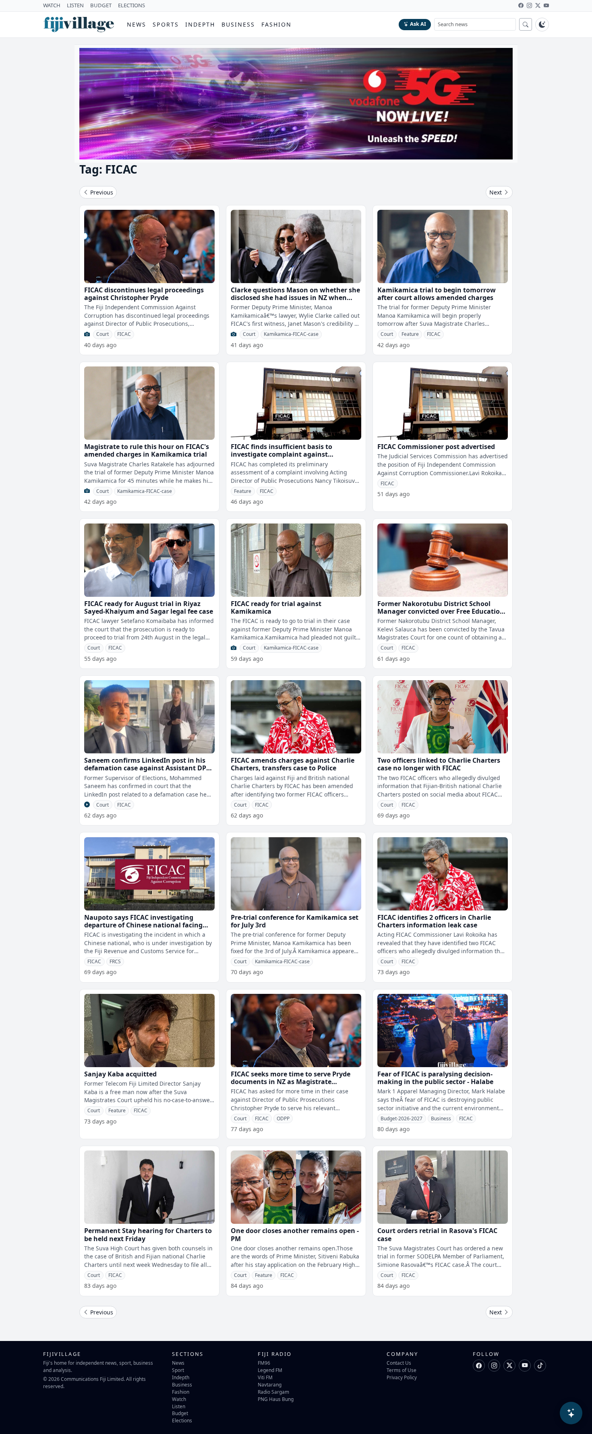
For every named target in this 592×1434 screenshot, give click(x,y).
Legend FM (270, 1370)
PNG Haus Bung (276, 1399)
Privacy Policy (402, 1377)
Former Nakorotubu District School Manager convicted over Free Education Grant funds (440, 611)
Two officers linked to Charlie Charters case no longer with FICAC (438, 764)
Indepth (200, 24)
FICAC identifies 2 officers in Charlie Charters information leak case (434, 921)
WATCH (51, 5)
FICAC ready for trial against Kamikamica (276, 607)
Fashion (276, 24)
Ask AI (418, 24)
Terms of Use (401, 1370)
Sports (166, 24)
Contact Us (399, 1363)
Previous (101, 192)
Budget (180, 1413)
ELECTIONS (131, 5)
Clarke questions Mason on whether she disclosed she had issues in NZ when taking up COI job (295, 298)
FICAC (124, 334)
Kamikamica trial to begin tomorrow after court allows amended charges (436, 294)
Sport (178, 1370)
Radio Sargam (273, 1391)
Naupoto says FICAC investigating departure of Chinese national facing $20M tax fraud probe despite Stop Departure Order (143, 929)
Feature (410, 334)
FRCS (115, 961)
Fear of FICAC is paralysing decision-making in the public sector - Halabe (435, 1078)
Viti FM (265, 1377)
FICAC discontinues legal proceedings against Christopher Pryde (144, 294)
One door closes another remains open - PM (295, 1234)
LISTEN (75, 5)
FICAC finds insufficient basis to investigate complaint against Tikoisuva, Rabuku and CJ (281, 454)
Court (102, 334)
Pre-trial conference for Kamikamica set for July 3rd (294, 921)
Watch (179, 1399)
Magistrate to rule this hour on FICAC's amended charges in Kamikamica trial (146, 450)
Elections (182, 1420)
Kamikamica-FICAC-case (291, 334)
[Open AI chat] (571, 1413)
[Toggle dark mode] (542, 24)
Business (238, 24)
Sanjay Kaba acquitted (120, 1074)
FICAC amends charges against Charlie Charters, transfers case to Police (292, 764)
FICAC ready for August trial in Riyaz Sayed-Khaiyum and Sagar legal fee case (148, 607)
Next (496, 192)
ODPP (283, 1118)
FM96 (264, 1363)
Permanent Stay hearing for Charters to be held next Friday (148, 1234)
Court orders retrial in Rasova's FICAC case (437, 1234)
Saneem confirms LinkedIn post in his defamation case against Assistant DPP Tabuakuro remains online (147, 768)
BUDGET (101, 5)
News (136, 24)
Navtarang (270, 1384)
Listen (178, 1406)
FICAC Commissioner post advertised (436, 446)
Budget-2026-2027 (401, 1118)
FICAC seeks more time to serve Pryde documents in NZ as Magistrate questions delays (290, 1082)
